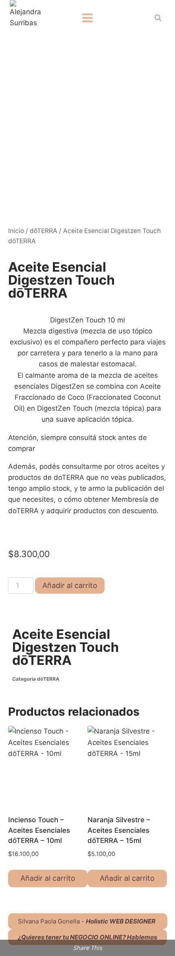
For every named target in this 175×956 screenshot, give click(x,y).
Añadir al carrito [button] (47, 878)
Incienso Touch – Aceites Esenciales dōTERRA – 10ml (39, 830)
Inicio (16, 231)
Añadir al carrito (69, 585)
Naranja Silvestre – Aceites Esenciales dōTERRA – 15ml (119, 830)
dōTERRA (43, 231)
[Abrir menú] (87, 17)
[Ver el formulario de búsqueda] (158, 18)
